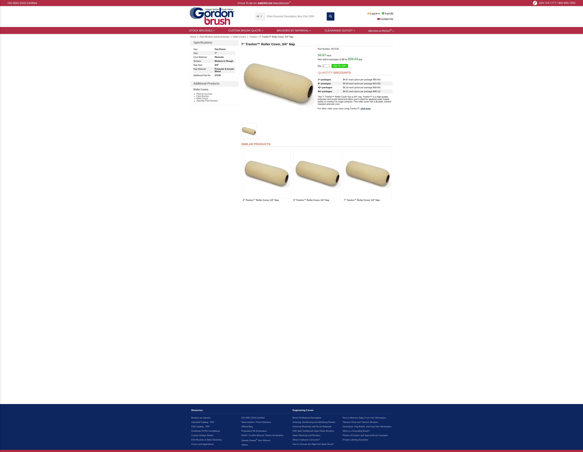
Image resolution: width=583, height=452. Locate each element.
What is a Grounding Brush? (356, 431)
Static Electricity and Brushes (306, 435)
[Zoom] (278, 85)
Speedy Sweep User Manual (255, 440)
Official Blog (247, 426)
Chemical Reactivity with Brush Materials (312, 426)
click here (366, 108)
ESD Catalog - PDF (200, 426)
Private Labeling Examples (355, 439)
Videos (244, 445)
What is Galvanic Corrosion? (306, 439)
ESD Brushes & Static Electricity (206, 439)
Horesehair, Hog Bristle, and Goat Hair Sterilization (367, 426)
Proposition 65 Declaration (254, 431)
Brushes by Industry (200, 417)
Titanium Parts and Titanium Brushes (360, 422)
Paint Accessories (204, 94)
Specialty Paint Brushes (207, 101)
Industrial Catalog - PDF (202, 422)
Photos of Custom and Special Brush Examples (365, 435)
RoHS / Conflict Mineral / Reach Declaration (262, 435)
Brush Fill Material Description (307, 417)
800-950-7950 (566, 2)
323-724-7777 (547, 2)
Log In (374, 13)
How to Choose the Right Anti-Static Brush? (313, 444)
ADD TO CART (339, 66)
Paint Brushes (202, 96)
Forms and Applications (202, 444)
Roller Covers (202, 98)
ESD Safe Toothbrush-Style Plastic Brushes (313, 431)
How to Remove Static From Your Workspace (364, 417)
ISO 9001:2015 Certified (22, 3)
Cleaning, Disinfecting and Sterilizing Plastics (314, 422)
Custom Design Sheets (202, 435)
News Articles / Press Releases (256, 422)
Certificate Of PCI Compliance (205, 431)
